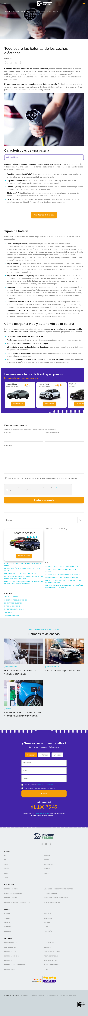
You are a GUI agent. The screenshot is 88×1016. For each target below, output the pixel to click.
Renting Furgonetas (51, 960)
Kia (5, 860)
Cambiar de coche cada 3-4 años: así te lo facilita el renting (64, 570)
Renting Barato (10, 951)
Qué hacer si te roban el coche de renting (20, 573)
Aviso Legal (25, 995)
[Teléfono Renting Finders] (83, 3)
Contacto (47, 947)
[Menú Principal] (5, 3)
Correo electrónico (52, 433)
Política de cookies (52, 995)
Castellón (48, 931)
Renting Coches (10, 969)
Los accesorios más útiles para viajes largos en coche (22, 564)
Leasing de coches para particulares (58, 889)
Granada (7, 931)
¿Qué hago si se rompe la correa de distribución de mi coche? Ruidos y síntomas (64, 586)
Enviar (44, 794)
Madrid (7, 913)
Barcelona (48, 913)
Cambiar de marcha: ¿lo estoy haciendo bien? (61, 566)
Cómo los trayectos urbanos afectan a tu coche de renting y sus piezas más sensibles (23, 582)
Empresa (57, 755)
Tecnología (24, 11)
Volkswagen (48, 864)
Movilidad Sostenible (12, 606)
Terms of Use (66, 487)
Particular (31, 755)
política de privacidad (45, 785)
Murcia (46, 927)
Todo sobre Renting (11, 615)
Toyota (7, 868)
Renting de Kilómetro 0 (52, 902)
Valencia (7, 918)
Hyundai (47, 855)
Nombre (7, 433)
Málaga (47, 922)
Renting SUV (8, 960)
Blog (17, 11)
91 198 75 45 (44, 807)
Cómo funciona (49, 942)
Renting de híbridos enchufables (17, 902)
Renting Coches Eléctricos (14, 965)
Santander (48, 918)
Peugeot (47, 868)
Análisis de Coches (11, 597)
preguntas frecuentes (42, 813)
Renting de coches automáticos (56, 898)
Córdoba (7, 927)
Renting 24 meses (10, 898)
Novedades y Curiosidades (14, 609)
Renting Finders (10, 11)
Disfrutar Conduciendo (13, 603)
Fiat (5, 855)
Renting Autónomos (11, 956)
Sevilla (7, 922)
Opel (6, 873)
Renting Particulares (52, 951)
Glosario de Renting (51, 965)
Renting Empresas (51, 956)
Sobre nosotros (10, 942)
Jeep (6, 877)
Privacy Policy (56, 487)
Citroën (47, 860)
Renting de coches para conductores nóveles (62, 574)
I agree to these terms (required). (20, 490)
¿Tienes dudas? (10, 947)
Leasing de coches (51, 893)
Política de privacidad (37, 995)
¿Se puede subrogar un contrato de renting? (62, 577)
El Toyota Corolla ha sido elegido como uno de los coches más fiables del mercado (23, 577)
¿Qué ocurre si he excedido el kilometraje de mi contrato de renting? (63, 581)
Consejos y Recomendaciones (15, 600)
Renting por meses (11, 889)
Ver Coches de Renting (44, 215)
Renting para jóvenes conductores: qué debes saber (21, 569)
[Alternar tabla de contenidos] (44, 157)
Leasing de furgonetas (13, 893)
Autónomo (44, 755)
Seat (6, 864)
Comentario (8, 445)
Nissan (46, 873)
